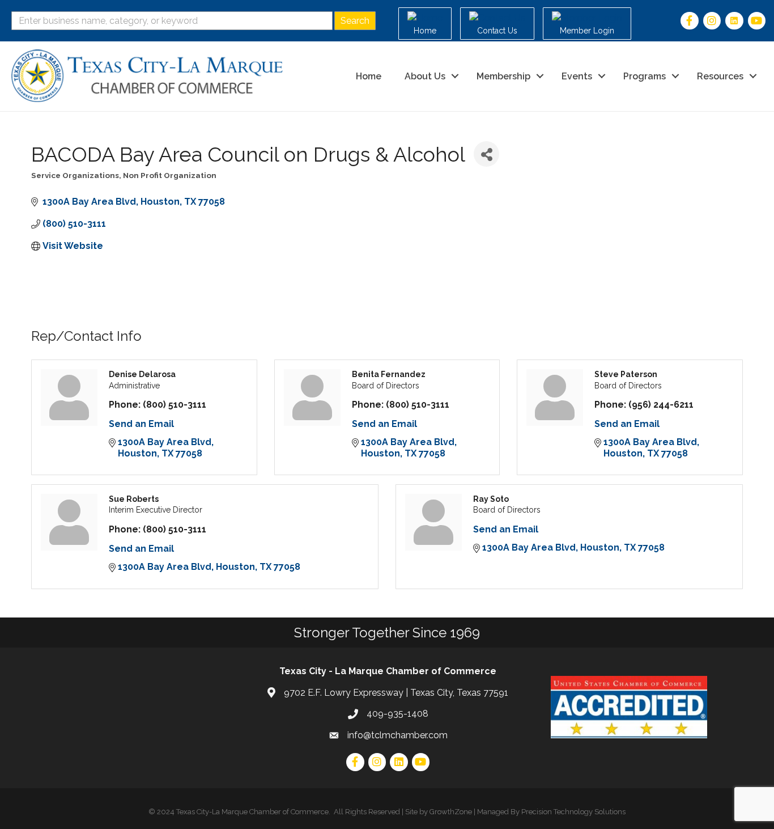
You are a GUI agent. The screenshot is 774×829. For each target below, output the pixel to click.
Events (577, 76)
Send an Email (141, 423)
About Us (425, 76)
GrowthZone (450, 811)
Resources (720, 76)
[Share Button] (486, 154)
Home (368, 76)
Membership (503, 76)
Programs (644, 76)
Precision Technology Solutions (573, 811)
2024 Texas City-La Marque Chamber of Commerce (243, 811)
